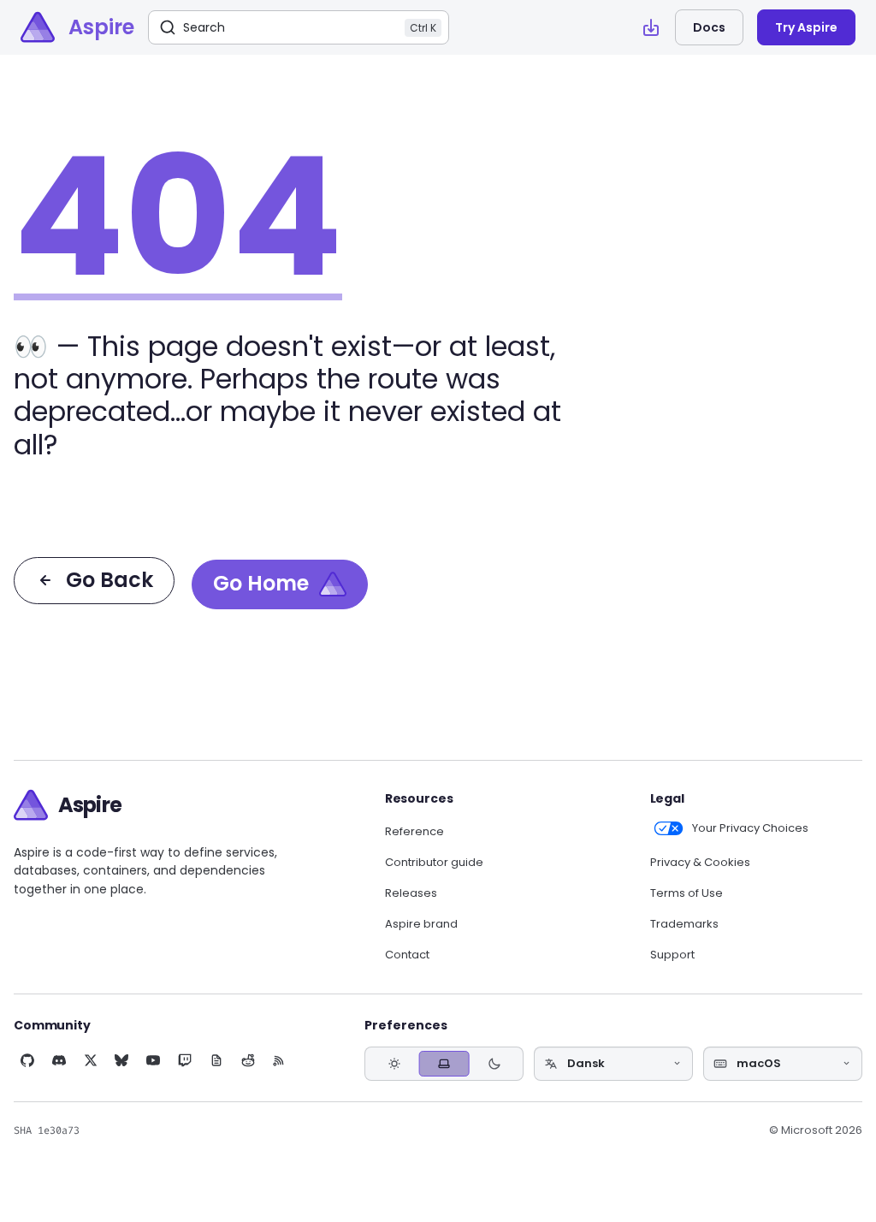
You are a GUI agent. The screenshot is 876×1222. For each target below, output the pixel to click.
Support (672, 955)
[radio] (394, 1063)
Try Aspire (806, 27)
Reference (414, 831)
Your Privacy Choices (750, 828)
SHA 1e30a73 (47, 1130)
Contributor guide (434, 862)
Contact (407, 955)
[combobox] (613, 1064)
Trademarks (684, 924)
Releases (411, 893)
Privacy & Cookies (700, 862)
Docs (709, 27)
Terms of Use (686, 893)
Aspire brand (421, 924)
